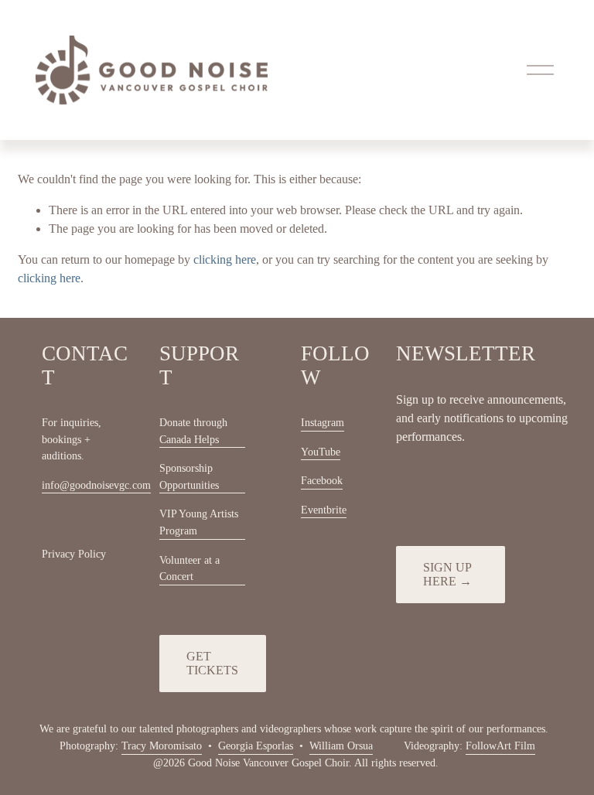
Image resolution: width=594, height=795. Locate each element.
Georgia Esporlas (255, 745)
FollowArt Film (500, 745)
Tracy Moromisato (161, 745)
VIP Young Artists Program (198, 522)
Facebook (322, 480)
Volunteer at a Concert (189, 568)
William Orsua (341, 745)
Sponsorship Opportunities (189, 476)
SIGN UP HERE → (447, 574)
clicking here (224, 259)
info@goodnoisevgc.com (96, 485)
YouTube (320, 451)
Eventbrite (323, 509)
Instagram (322, 422)
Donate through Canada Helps (193, 430)
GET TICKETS (212, 663)
